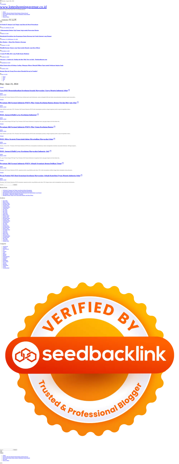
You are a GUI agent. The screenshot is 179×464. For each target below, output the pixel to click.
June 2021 (5, 231)
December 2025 (6, 204)
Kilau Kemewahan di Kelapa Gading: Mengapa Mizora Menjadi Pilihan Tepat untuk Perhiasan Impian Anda (31, 65)
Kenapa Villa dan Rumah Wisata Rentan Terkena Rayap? (15, 13)
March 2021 (5, 233)
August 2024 (6, 222)
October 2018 (6, 241)
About (4, 11)
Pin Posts (5, 15)
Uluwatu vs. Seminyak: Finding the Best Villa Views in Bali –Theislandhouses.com (23, 59)
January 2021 (6, 234)
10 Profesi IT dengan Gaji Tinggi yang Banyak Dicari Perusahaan (19, 24)
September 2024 (6, 220)
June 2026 (5, 200)
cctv (4, 250)
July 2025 (5, 209)
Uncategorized (6, 267)
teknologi (5, 264)
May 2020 (5, 238)
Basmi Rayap (6, 249)
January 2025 (6, 217)
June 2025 (5, 210)
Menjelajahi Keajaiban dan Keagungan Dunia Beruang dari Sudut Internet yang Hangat (25, 36)
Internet (4, 255)
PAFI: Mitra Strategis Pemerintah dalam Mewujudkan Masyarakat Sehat (26, 139)
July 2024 (5, 223)
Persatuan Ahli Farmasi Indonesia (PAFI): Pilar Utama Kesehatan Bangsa (26, 127)
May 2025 (5, 212)
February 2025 (6, 215)
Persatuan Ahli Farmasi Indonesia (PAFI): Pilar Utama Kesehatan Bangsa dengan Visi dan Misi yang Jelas (38, 103)
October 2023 (6, 225)
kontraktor (5, 257)
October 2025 (6, 205)
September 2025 (6, 207)
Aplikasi (5, 247)
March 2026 (5, 202)
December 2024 (6, 218)
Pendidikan (5, 260)
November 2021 (6, 229)
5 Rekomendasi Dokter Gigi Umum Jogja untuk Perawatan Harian (19, 30)
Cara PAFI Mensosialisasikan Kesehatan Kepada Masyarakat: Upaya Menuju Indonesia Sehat (34, 90)
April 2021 (5, 232)
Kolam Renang (6, 256)
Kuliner (4, 259)
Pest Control (5, 261)
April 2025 (5, 213)
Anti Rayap (5, 246)
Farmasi (1, 87)
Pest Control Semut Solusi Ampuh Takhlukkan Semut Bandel (16, 14)
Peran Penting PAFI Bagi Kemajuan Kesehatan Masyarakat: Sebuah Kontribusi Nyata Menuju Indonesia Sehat (40, 176)
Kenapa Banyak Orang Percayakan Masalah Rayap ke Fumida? (19, 71)
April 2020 (5, 239)
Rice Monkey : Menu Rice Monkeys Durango (13, 42)
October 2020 (6, 237)
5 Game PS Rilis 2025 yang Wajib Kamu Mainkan (14, 53)
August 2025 (6, 208)
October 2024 (6, 219)
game (4, 252)
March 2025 (5, 214)
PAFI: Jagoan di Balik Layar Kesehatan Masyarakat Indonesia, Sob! (24, 151)
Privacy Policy (6, 16)
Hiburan (4, 254)
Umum (4, 266)
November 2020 (6, 236)
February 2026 (6, 203)
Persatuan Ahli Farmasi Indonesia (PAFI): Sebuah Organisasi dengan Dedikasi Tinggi (31, 163)
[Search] (10, 20)
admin (1, 93)
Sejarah (4, 262)
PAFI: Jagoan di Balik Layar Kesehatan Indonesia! (18, 115)
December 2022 (6, 227)
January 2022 (6, 228)
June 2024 (5, 224)
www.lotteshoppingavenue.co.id (23, 7)
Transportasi (5, 265)
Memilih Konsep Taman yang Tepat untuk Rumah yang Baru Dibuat (20, 48)
